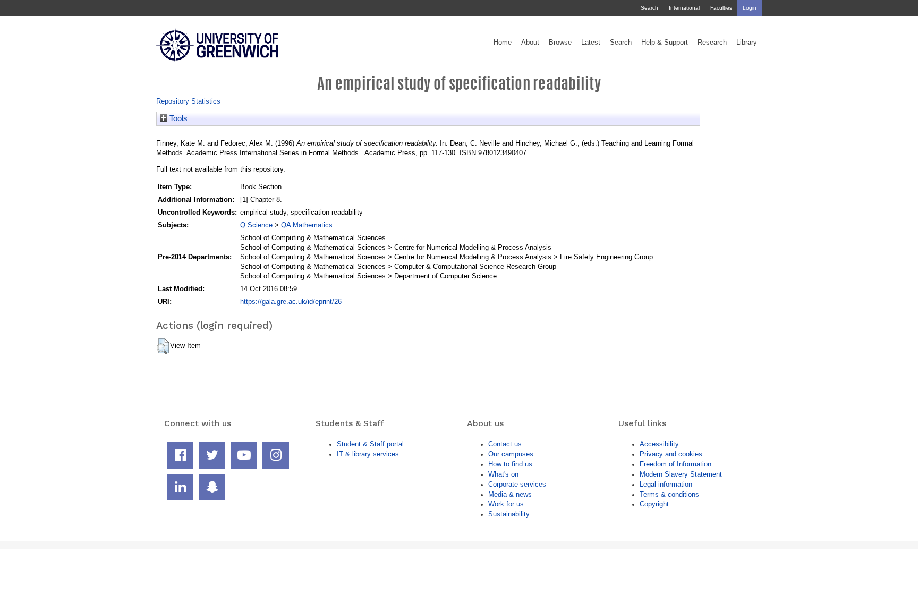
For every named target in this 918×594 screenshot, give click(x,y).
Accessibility (659, 444)
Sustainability (509, 514)
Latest (590, 42)
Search (649, 8)
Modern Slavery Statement (681, 474)
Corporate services (517, 484)
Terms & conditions (669, 494)
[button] (163, 346)
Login (749, 8)
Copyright (654, 504)
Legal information (666, 484)
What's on (503, 474)
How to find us (510, 464)
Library (746, 42)
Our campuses (510, 454)
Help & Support (664, 42)
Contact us (505, 444)
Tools (177, 118)
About (530, 42)
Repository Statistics (188, 101)
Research (712, 42)
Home (503, 42)
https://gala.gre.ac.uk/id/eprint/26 (291, 302)
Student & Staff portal (370, 444)
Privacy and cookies (671, 454)
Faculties (721, 8)
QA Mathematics (307, 225)
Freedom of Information (675, 464)
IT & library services (368, 454)
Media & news (510, 494)
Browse (560, 42)
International (684, 8)
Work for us (506, 504)
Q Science (256, 225)
